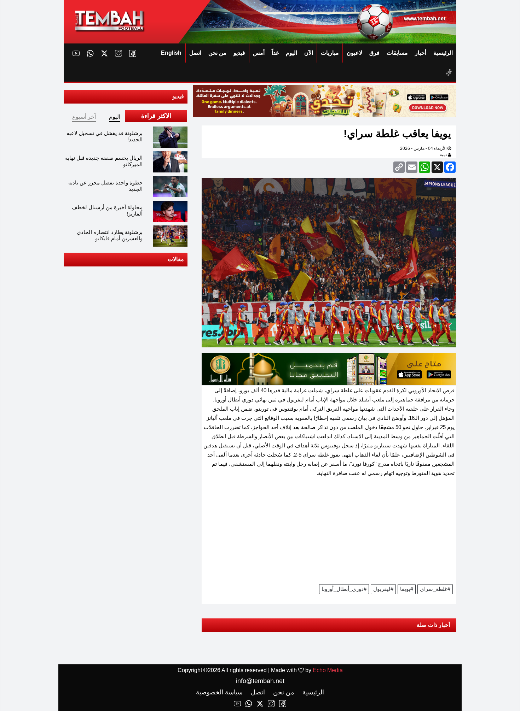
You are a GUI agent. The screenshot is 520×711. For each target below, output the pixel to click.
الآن (308, 53)
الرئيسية (443, 53)
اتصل (195, 53)
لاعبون (354, 53)
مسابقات (397, 53)
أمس (259, 53)
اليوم (291, 53)
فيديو (239, 53)
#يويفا (406, 589)
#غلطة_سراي (435, 589)
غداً (275, 53)
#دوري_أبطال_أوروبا (344, 589)
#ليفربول (383, 589)
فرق (374, 53)
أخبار (420, 53)
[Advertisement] (329, 532)
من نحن (217, 53)
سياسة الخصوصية (219, 692)
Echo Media (328, 670)
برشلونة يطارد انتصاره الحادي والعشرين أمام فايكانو (110, 235)
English (171, 53)
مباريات (330, 53)
